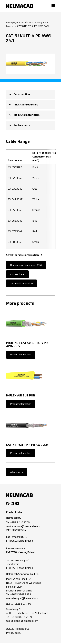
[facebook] (7, 503)
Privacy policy (13, 633)
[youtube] (17, 503)
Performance (21, 125)
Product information (20, 354)
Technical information (21, 283)
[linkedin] (12, 503)
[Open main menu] (53, 5)
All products (16, 472)
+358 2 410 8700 (20, 522)
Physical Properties (25, 104)
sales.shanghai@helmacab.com (23, 598)
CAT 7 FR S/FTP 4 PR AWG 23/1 (27, 445)
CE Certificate (17, 274)
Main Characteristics (26, 115)
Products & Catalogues (33, 22)
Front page (12, 22)
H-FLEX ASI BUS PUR (20, 395)
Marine (10, 26)
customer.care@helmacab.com (23, 526)
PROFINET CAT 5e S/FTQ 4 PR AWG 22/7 (27, 344)
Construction (21, 94)
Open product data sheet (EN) (26, 265)
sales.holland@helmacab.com (22, 621)
